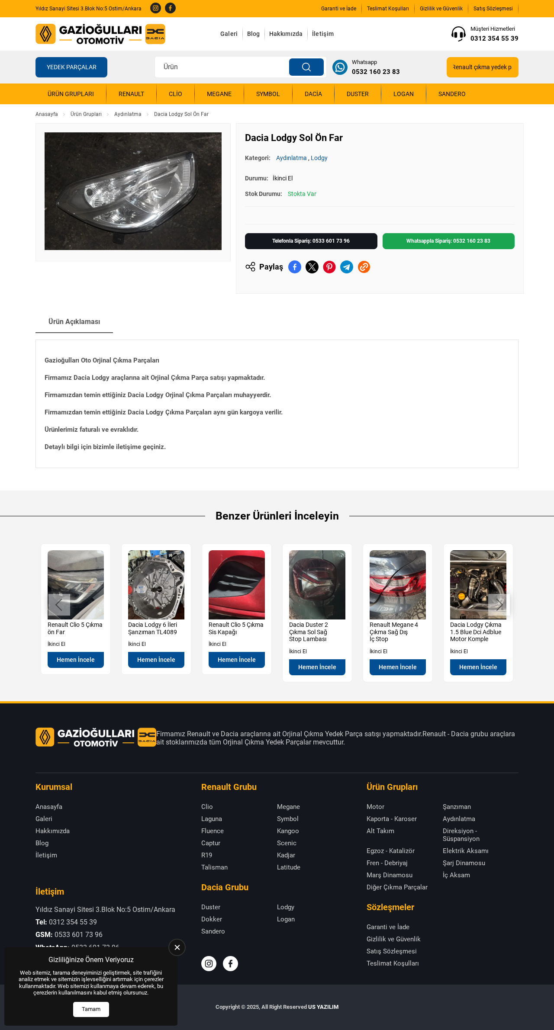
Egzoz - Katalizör (391, 851)
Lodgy (319, 157)
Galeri (229, 33)
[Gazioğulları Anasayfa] (100, 34)
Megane (219, 93)
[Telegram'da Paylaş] (346, 266)
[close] (177, 947)
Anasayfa (46, 114)
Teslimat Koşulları (388, 9)
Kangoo (288, 831)
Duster (358, 93)
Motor (375, 807)
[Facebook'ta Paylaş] (294, 266)
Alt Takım (380, 831)
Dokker (211, 919)
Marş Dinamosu (389, 875)
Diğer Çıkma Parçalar (397, 887)
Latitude (288, 867)
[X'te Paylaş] (312, 266)
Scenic (286, 843)
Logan (403, 93)
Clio (175, 93)
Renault (131, 93)
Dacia (313, 93)
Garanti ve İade (338, 9)
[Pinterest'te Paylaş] (329, 266)
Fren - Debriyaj (387, 863)
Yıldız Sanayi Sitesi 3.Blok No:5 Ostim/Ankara (88, 9)
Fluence (212, 831)
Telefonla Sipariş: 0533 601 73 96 (311, 241)
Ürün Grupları (71, 93)
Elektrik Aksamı (466, 851)
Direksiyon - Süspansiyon (461, 835)
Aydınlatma (128, 114)
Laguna (211, 819)
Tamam (91, 1009)
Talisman (214, 867)
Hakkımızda (286, 33)
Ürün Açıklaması (74, 322)
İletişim (323, 33)
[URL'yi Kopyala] (364, 266)
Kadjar (286, 855)
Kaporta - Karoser (392, 819)
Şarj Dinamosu (464, 863)
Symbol (268, 93)
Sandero (452, 93)
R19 (206, 855)
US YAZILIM (323, 1007)
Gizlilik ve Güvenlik (441, 9)
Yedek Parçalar (72, 67)
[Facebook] (170, 9)
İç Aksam (456, 875)
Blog (253, 33)
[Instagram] (155, 9)
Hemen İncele (76, 659)
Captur (210, 843)
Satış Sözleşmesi (493, 9)
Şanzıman (457, 807)
